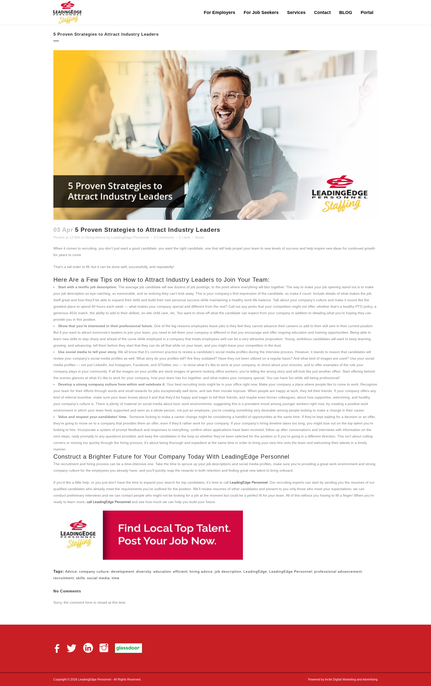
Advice (71, 571)
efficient (180, 571)
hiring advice (201, 571)
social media (98, 578)
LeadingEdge (255, 571)
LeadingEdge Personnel (130, 237)
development (122, 571)
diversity (143, 571)
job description (228, 571)
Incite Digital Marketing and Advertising (351, 679)
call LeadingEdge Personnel (109, 502)
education (162, 571)
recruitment (63, 578)
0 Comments (164, 237)
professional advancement (338, 571)
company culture (94, 571)
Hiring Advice (95, 237)
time (115, 578)
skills (80, 578)
